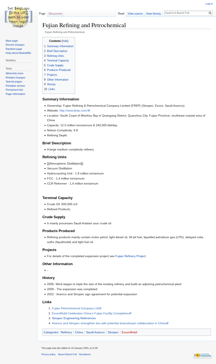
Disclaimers (85, 354)
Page (42, 13)
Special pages (14, 81)
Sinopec (113, 332)
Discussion (55, 13)
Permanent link (14, 89)
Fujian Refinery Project (130, 256)
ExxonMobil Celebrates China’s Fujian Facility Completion (90, 313)
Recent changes (15, 44)
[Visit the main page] (18, 17)
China (79, 332)
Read (121, 13)
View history (153, 13)
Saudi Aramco (95, 332)
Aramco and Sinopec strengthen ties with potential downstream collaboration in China (109, 323)
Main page (12, 40)
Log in (209, 3)
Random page (14, 49)
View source (135, 13)
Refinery (66, 332)
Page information (15, 94)
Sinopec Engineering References (74, 318)
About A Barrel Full (67, 354)
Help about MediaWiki (18, 53)
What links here (14, 73)
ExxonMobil (129, 332)
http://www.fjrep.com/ (73, 110)
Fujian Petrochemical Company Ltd (75, 308)
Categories (51, 332)
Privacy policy (48, 354)
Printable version (15, 85)
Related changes (15, 77)
